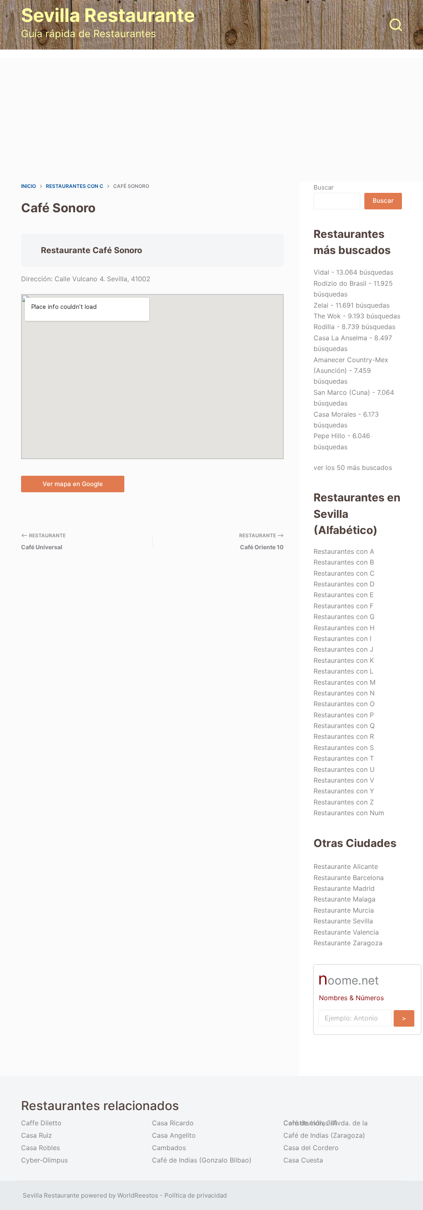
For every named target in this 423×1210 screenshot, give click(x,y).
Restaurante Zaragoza (348, 943)
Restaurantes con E (344, 595)
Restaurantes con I (342, 638)
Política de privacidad (195, 1195)
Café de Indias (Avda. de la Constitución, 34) (325, 1123)
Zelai (321, 305)
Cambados (169, 1148)
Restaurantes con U (344, 769)
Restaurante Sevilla (343, 921)
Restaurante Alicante (346, 866)
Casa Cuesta (303, 1160)
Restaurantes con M (344, 682)
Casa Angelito (174, 1135)
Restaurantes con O (344, 704)
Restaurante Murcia (344, 910)
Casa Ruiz (36, 1135)
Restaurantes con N (344, 693)
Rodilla (324, 327)
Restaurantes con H (344, 628)
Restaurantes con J (343, 649)
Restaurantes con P (344, 715)
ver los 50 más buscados (353, 467)
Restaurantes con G (344, 616)
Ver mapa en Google (73, 484)
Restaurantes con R (344, 736)
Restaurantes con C (344, 573)
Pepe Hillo (329, 436)
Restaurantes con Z (344, 802)
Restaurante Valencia (346, 932)
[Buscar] (396, 25)
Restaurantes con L (343, 671)
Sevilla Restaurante (108, 15)
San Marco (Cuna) (342, 392)
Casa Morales (335, 414)
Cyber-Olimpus (44, 1160)
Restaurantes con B (344, 562)
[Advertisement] (211, 120)
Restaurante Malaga (344, 899)
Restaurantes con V (344, 780)
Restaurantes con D (344, 584)
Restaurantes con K (344, 660)
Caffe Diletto (41, 1123)
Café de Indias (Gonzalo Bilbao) (202, 1160)
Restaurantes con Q (344, 725)
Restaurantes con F (343, 606)
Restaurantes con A (344, 551)
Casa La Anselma (340, 338)
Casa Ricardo (173, 1123)
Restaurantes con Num (349, 813)
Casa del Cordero (311, 1148)
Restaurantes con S (344, 747)
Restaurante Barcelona (349, 877)
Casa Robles (40, 1148)
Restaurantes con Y (344, 791)
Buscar (324, 187)
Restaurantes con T (344, 758)
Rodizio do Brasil (340, 283)
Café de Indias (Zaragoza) (324, 1135)
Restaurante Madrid (344, 888)
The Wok (327, 316)
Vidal (321, 272)
